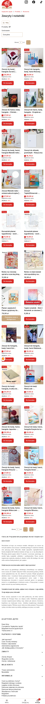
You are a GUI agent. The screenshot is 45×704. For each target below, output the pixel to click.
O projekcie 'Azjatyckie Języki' (12, 626)
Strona (17, 42)
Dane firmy (5, 624)
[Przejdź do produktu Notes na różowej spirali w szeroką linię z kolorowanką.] (11, 260)
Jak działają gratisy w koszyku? (12, 648)
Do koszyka (7, 83)
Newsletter (5, 672)
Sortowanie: (6, 30)
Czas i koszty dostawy (9, 641)
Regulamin (5, 693)
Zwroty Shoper (7, 657)
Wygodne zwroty (8, 659)
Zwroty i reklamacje (8, 661)
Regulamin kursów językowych (12, 628)
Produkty (17, 11)
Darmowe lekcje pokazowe (11, 689)
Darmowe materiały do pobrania (13, 687)
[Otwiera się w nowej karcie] (26, 2)
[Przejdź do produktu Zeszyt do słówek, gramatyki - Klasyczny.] (33, 138)
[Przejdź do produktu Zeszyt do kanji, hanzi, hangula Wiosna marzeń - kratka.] (33, 496)
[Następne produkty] (25, 529)
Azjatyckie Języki (7, 11)
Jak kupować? (7, 639)
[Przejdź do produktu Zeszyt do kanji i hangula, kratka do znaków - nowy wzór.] (11, 374)
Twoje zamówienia (8, 670)
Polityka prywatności (9, 696)
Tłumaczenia (6, 630)
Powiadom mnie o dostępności (11, 318)
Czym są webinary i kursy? (11, 681)
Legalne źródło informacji (10, 685)
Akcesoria (26, 11)
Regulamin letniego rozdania (11, 683)
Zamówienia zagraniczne (10, 646)
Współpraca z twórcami (10, 691)
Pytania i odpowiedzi (9, 644)
